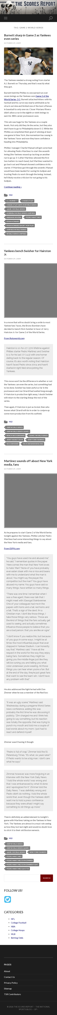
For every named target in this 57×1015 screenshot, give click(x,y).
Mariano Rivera (14, 217)
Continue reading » (13, 187)
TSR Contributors (12, 994)
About (7, 971)
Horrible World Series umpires (21, 213)
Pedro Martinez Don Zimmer (20, 860)
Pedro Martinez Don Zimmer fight (22, 864)
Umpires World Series (16, 230)
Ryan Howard (13, 221)
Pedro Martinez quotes (18, 869)
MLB (10, 195)
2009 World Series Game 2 (18, 431)
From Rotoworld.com (14, 338)
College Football (18, 922)
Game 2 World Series (16, 209)
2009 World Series (15, 427)
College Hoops (18, 930)
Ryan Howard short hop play (20, 225)
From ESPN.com (12, 548)
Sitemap (8, 988)
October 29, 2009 (12, 43)
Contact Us (9, 977)
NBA (13, 926)
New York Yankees (36, 440)
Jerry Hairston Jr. (15, 440)
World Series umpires (16, 234)
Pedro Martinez (33, 217)
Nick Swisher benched (33, 444)
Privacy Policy (11, 982)
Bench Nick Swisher (16, 435)
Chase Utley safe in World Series (22, 205)
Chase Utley (27, 201)
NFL (13, 919)
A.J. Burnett (12, 201)
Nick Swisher (13, 444)
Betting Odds (17, 938)
